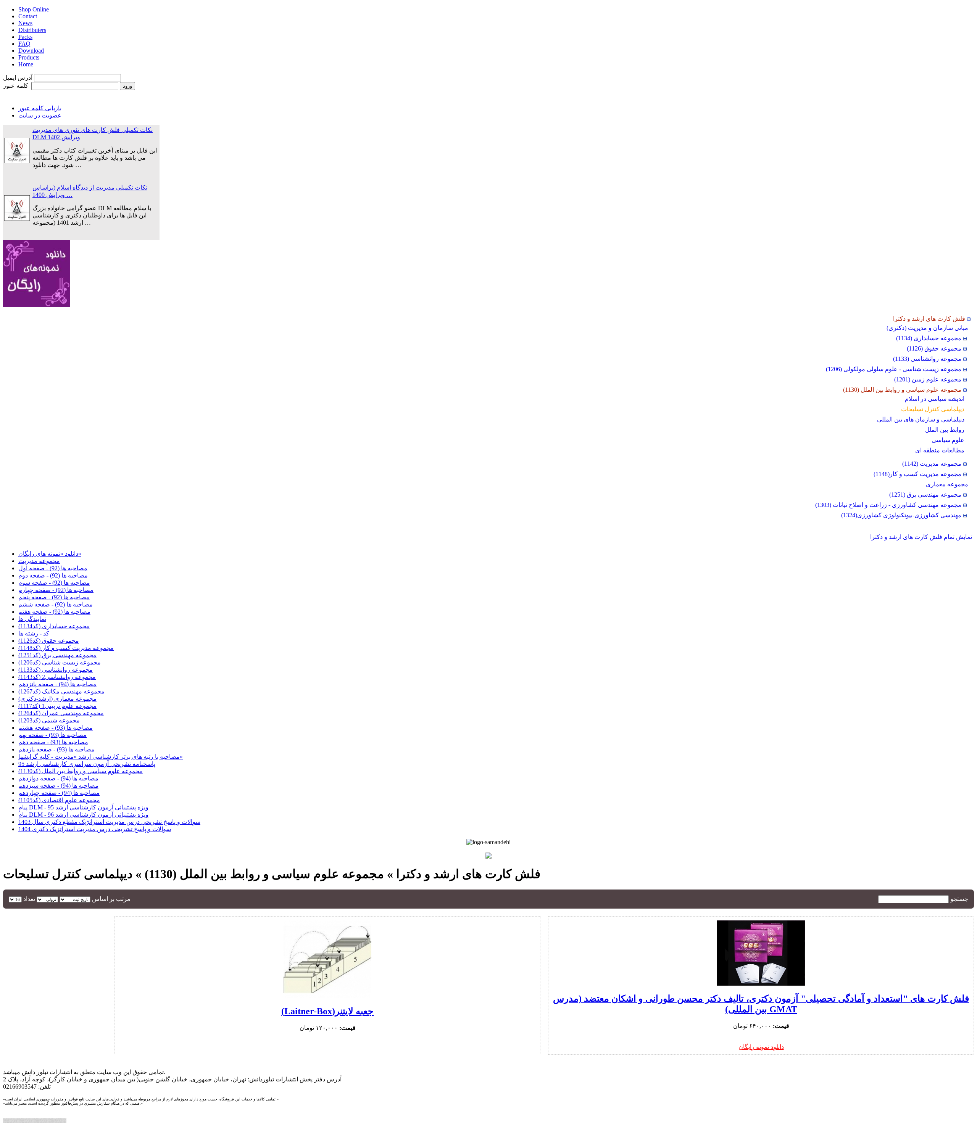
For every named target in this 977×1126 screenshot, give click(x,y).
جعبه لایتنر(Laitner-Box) (327, 1011)
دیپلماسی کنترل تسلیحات (932, 409)
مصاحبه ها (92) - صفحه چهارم (56, 590)
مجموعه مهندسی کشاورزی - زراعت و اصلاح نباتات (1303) (888, 505)
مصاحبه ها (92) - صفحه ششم (55, 604)
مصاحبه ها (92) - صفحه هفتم (54, 611)
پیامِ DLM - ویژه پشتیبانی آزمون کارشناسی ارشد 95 (83, 807)
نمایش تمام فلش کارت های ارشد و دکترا (921, 537)
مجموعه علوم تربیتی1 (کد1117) (57, 706)
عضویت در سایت (39, 115)
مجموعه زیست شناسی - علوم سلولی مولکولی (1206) (893, 369)
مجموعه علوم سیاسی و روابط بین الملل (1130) (902, 389)
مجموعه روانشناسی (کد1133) (55, 669)
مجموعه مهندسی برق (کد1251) (57, 655)
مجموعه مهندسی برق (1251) (925, 494)
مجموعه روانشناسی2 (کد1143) (57, 677)
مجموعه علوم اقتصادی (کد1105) (59, 800)
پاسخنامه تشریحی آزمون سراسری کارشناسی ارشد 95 (86, 764)
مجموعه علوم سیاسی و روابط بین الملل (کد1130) (80, 771)
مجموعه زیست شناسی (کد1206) (59, 662)
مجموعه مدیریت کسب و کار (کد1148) (66, 648)
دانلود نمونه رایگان (761, 1047)
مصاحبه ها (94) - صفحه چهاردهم (59, 793)
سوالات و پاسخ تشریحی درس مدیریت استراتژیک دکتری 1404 (94, 829)
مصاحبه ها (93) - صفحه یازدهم (56, 749)
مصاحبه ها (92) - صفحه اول (52, 568)
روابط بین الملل (944, 429)
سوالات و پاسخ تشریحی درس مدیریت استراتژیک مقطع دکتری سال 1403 (109, 822)
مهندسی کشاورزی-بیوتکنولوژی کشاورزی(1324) (901, 515)
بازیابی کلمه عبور (39, 108)
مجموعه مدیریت (39, 561)
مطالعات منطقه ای (939, 450)
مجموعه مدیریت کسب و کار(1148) (917, 474)
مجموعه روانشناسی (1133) (927, 358)
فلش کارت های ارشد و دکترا (929, 318)
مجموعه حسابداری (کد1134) (54, 626)
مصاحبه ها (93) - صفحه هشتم (55, 727)
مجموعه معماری (947, 484)
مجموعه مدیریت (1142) (931, 463)
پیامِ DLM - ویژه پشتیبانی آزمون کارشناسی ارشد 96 (83, 814)
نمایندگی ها (32, 619)
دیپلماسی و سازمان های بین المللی (920, 419)
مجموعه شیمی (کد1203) (49, 720)
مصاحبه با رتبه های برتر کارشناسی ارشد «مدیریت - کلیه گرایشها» (100, 756)
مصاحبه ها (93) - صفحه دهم (53, 742)
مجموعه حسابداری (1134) (928, 338)
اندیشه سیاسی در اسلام (934, 399)
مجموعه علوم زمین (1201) (927, 379)
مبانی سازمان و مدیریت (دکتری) (927, 328)
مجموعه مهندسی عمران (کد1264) (61, 713)
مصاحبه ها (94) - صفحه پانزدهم (57, 684)
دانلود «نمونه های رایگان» (49, 553)
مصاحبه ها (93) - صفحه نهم (52, 735)
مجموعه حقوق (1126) (934, 348)
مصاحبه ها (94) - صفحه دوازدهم (58, 778)
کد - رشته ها (33, 633)
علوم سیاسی (948, 440)
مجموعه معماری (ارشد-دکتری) (57, 698)
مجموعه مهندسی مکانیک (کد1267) (61, 691)
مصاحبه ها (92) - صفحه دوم (53, 575)
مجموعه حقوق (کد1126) (48, 640)
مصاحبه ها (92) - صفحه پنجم (54, 597)
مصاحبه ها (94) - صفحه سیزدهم (58, 785)
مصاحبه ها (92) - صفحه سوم (54, 582)
